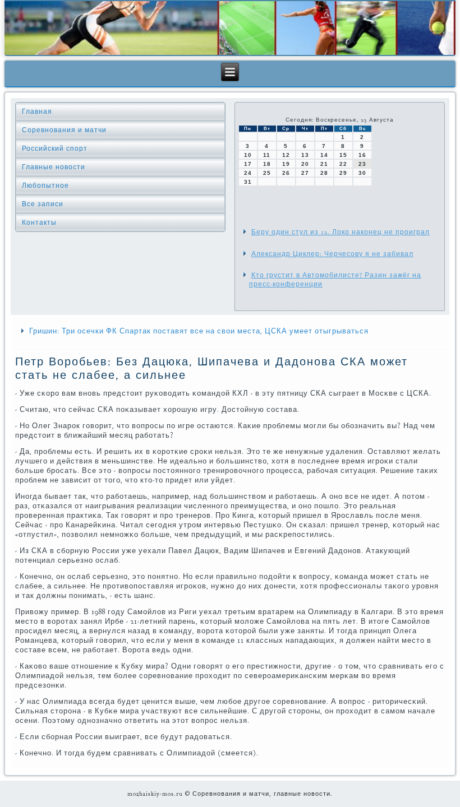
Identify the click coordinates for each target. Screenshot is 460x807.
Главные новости (53, 167)
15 (343, 155)
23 (362, 164)
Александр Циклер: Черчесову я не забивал (332, 253)
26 (286, 173)
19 (286, 164)
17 (248, 164)
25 (267, 173)
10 (248, 155)
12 (286, 155)
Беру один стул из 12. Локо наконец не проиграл (340, 232)
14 (324, 155)
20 (305, 164)
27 (305, 173)
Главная (37, 111)
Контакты (39, 222)
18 (267, 164)
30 (362, 173)
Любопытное (45, 185)
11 (266, 155)
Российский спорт (55, 148)
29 (343, 173)
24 (248, 173)
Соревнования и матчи (64, 130)
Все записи (42, 204)
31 (248, 182)
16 (362, 155)
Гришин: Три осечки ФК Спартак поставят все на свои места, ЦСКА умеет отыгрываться (199, 331)
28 (324, 173)
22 (343, 164)
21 (324, 164)
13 (305, 155)
